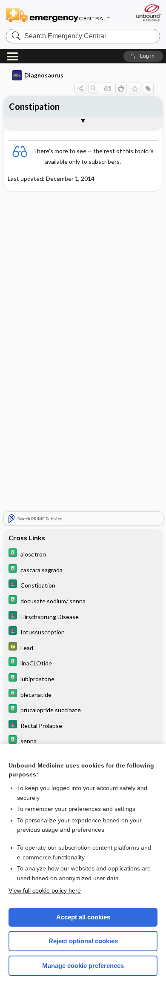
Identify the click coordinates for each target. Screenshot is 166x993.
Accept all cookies (83, 917)
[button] (143, 56)
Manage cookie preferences (83, 965)
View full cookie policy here (45, 890)
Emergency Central (58, 14)
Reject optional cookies (83, 940)
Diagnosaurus (43, 75)
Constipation (34, 106)
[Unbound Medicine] (148, 12)
